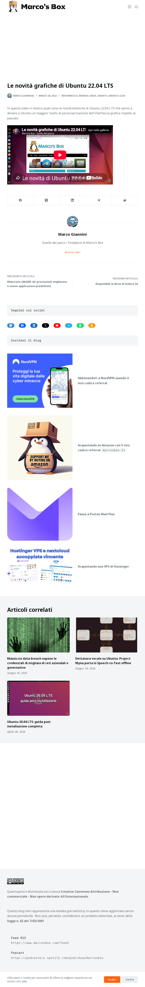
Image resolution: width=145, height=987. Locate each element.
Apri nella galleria (98, 130)
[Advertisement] (72, 41)
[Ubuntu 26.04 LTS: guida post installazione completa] (38, 698)
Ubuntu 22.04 (117, 95)
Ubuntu (102, 95)
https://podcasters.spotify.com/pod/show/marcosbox (57, 958)
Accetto (112, 979)
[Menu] (129, 6)
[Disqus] (72, 802)
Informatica (69, 95)
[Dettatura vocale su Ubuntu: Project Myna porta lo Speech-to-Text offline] (106, 634)
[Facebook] (20, 200)
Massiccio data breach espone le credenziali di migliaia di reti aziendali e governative (37, 663)
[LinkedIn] (72, 200)
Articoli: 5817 (72, 252)
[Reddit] (125, 200)
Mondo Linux (87, 95)
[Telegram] (99, 200)
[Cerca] (136, 6)
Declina (130, 979)
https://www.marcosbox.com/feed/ (40, 943)
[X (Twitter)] (46, 200)
